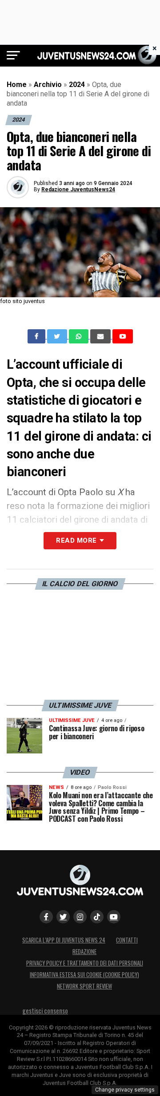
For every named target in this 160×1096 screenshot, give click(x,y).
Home (17, 84)
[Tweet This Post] (58, 336)
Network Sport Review (84, 986)
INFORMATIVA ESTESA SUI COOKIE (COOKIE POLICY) (84, 974)
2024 (77, 84)
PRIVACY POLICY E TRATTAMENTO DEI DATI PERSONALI (84, 963)
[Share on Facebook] (37, 336)
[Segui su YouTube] (113, 916)
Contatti (127, 940)
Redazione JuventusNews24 (78, 189)
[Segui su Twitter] (63, 916)
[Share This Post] (79, 336)
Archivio (48, 84)
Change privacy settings (125, 1090)
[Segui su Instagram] (80, 916)
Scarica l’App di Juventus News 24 (63, 940)
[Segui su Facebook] (46, 916)
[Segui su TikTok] (97, 916)
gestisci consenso (45, 1010)
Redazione (84, 951)
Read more (76, 540)
